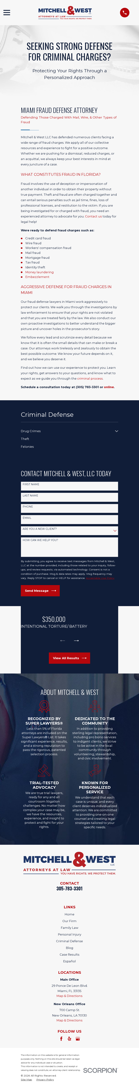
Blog (69, 948)
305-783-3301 (69, 888)
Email (27, 517)
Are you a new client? (40, 529)
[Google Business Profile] (78, 1039)
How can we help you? (40, 540)
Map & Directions (69, 996)
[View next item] (76, 640)
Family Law (69, 928)
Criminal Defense (69, 941)
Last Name (30, 495)
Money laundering (39, 272)
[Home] (65, 12)
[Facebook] (61, 1039)
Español (69, 961)
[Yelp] (69, 1039)
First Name (31, 484)
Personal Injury (69, 934)
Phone (28, 506)
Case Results (69, 954)
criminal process (90, 378)
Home (69, 914)
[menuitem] (67, 431)
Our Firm (69, 921)
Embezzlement (37, 277)
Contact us (93, 216)
